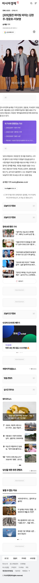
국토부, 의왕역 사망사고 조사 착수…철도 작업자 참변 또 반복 (14, 427)
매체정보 (25, 571)
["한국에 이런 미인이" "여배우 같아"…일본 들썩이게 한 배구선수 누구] (8, 267)
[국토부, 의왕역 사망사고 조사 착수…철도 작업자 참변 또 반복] (30, 430)
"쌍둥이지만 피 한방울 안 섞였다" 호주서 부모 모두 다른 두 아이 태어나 (26, 243)
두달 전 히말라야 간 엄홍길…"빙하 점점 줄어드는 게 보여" (14, 448)
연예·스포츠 (6, 10)
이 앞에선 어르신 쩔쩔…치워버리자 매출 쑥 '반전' (27, 510)
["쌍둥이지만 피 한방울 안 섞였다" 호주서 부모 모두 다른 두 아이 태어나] (8, 247)
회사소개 (5, 564)
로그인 (6, 558)
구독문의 (13, 567)
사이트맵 (32, 558)
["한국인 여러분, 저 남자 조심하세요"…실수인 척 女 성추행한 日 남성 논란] (8, 277)
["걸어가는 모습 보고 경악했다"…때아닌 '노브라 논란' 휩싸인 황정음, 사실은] (8, 236)
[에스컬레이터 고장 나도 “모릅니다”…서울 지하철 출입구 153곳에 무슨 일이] (9, 525)
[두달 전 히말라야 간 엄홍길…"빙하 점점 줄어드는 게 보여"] (30, 451)
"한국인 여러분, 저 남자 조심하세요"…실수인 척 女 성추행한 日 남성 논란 (26, 273)
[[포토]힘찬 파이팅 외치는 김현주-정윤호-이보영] (19, 66)
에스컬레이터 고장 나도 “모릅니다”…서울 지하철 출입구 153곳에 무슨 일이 (27, 521)
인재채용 (22, 564)
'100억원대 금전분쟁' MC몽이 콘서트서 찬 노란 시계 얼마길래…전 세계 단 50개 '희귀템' (26, 253)
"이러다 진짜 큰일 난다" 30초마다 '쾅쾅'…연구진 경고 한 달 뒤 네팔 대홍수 (14, 459)
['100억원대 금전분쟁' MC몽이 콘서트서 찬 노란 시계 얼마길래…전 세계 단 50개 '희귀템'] (8, 257)
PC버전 (24, 558)
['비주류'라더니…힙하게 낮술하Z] (9, 504)
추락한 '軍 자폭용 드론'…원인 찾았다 (26, 532)
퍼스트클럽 (5, 567)
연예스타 (15, 10)
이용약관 (17, 571)
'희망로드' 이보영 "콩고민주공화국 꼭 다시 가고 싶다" (20, 140)
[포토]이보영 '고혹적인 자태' (14, 132)
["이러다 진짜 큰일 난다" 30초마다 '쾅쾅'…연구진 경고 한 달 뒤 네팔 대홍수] (30, 462)
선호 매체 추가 (10, 32)
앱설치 (15, 558)
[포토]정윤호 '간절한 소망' (13, 136)
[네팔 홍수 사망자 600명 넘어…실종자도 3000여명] (30, 441)
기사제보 (21, 567)
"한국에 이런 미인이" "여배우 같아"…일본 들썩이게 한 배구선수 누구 (26, 263)
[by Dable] (32, 471)
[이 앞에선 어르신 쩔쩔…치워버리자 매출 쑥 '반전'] (9, 515)
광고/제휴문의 (14, 564)
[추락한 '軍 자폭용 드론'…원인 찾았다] (9, 536)
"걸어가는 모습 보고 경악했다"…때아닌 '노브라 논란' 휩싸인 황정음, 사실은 (26, 233)
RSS (27, 567)
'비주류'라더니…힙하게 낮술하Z (27, 500)
